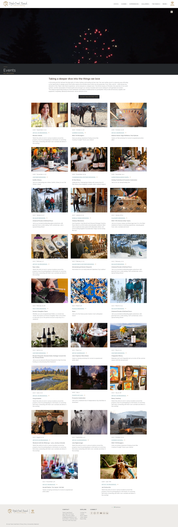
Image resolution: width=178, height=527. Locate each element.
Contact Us (83, 512)
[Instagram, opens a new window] (94, 513)
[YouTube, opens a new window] (101, 513)
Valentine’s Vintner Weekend (83, 264)
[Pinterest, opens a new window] (98, 513)
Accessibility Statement (33, 524)
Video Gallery (83, 517)
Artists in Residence (40, 440)
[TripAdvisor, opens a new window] (117, 507)
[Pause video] (172, 12)
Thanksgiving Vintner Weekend (84, 177)
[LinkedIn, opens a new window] (107, 513)
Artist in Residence (40, 132)
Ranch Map (83, 518)
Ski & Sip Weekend (39, 218)
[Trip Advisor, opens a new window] (104, 513)
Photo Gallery (83, 515)
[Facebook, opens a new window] (91, 513)
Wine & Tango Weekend (80, 218)
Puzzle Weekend (78, 308)
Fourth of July (77, 395)
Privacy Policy (23, 524)
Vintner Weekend (39, 177)
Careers (82, 514)
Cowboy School (78, 132)
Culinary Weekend (118, 218)
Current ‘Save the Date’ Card (89, 96)
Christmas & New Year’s (120, 177)
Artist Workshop (117, 132)
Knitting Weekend (39, 308)
